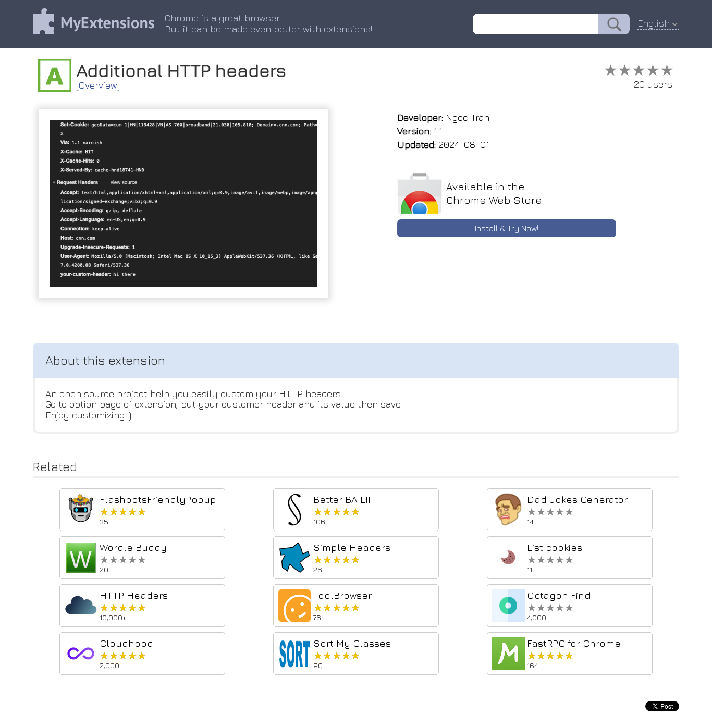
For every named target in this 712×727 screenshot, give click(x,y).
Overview (98, 85)
